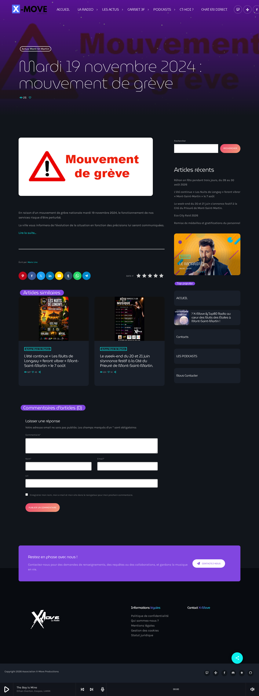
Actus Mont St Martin (35, 49)
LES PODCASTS (186, 356)
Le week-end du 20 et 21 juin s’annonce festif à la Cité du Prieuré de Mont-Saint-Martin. (126, 361)
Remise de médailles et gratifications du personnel (207, 223)
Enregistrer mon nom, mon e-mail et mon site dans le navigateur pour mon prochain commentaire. (81, 495)
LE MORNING (191, 264)
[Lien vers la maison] (29, 9)
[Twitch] (238, 9)
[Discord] (233, 673)
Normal (185, 256)
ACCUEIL (182, 298)
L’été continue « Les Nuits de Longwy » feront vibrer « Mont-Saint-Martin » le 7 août (51, 361)
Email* (100, 458)
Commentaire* (33, 435)
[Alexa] (250, 673)
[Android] (242, 673)
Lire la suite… (27, 233)
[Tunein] (247, 9)
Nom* (28, 458)
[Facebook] (224, 673)
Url (26, 476)
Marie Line (33, 262)
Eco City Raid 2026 (186, 215)
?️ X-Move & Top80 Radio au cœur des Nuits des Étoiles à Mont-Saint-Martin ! (211, 317)
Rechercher (180, 141)
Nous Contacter (187, 375)
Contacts (182, 337)
